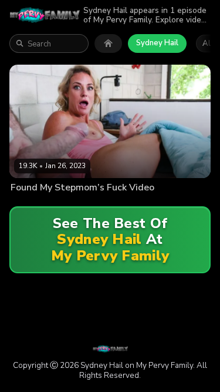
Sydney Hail (157, 43)
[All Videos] (108, 43)
